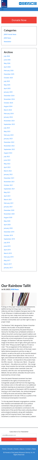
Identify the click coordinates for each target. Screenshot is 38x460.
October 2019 (8, 235)
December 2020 (9, 210)
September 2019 (9, 239)
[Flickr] (20, 3)
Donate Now (19, 20)
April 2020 (7, 225)
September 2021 (9, 189)
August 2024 (8, 106)
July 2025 (7, 81)
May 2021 (7, 192)
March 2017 (8, 264)
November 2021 (9, 182)
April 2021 (7, 196)
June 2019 (7, 246)
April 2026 (7, 67)
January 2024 (8, 117)
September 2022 (9, 149)
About (22, 449)
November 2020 (9, 214)
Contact (28, 449)
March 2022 (8, 171)
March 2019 (8, 253)
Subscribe (19, 439)
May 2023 (7, 131)
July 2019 (7, 243)
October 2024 (8, 103)
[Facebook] (26, 3)
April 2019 (7, 250)
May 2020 (7, 221)
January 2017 (8, 268)
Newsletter (7, 42)
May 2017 (7, 260)
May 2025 (7, 85)
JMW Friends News (10, 34)
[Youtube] (32, 3)
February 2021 (8, 203)
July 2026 (7, 56)
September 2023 (9, 124)
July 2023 (7, 128)
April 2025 (7, 88)
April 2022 (7, 167)
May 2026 (7, 63)
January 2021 (8, 207)
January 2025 (8, 92)
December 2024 (9, 96)
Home (4, 449)
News (34, 449)
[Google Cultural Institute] (35, 3)
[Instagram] (23, 3)
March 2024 (8, 110)
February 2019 (8, 257)
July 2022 (7, 157)
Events (16, 449)
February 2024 (8, 114)
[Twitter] (29, 3)
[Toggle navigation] (2, 9)
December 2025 (9, 74)
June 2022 (7, 160)
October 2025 (8, 78)
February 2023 (8, 135)
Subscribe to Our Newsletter (19, 432)
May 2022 (7, 164)
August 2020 (8, 217)
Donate (10, 449)
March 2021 (8, 200)
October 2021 (8, 185)
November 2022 (9, 146)
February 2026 (8, 70)
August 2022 (8, 153)
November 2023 (9, 121)
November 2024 (9, 99)
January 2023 (8, 139)
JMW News (7, 38)
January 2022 (8, 174)
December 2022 (9, 142)
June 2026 (7, 60)
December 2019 (9, 232)
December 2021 (9, 178)
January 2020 (8, 228)
